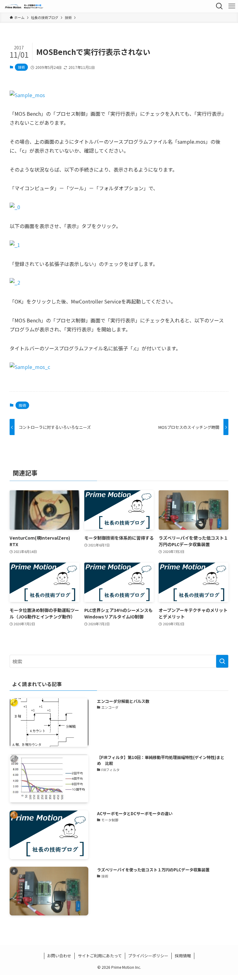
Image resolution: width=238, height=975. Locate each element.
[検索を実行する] (222, 661)
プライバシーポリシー (148, 956)
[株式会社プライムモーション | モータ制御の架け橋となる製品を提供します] (24, 6)
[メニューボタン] (232, 6)
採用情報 (183, 956)
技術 (21, 67)
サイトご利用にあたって (100, 956)
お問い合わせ (59, 956)
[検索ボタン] (219, 6)
